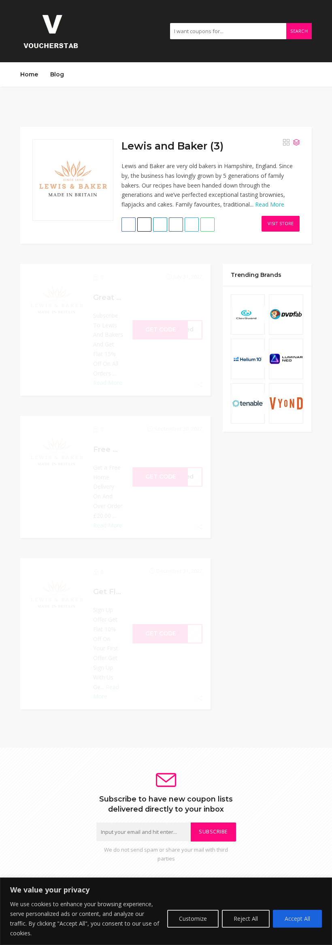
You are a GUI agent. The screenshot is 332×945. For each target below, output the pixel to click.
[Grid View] (286, 142)
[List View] (296, 142)
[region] (166, 911)
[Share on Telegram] (192, 224)
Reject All (246, 918)
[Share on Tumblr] (176, 224)
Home (29, 74)
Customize (193, 918)
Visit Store (281, 223)
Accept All (297, 918)
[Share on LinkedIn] (160, 224)
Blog (57, 74)
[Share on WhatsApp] (207, 224)
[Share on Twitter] (144, 224)
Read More (269, 204)
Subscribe (213, 831)
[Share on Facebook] (128, 224)
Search (299, 31)
